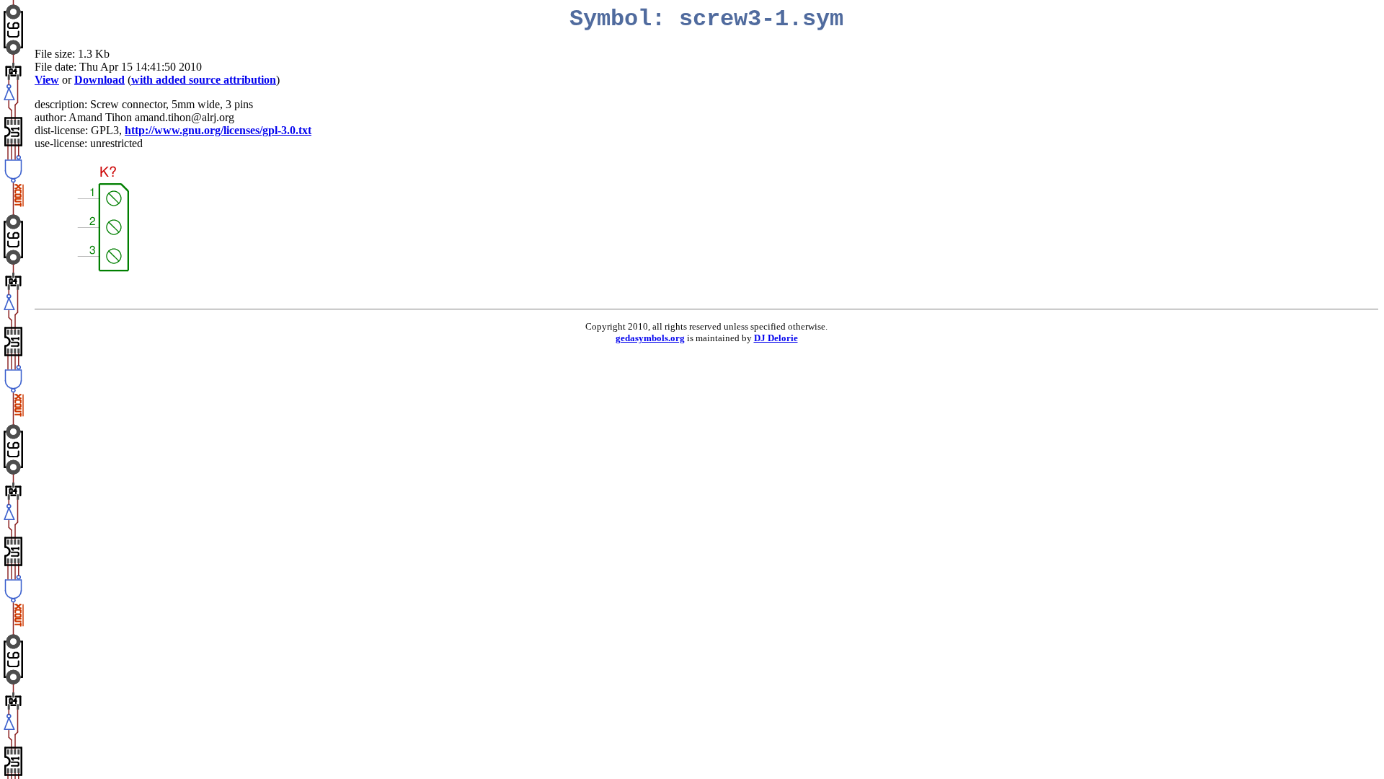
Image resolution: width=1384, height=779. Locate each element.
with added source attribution (203, 80)
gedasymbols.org (650, 338)
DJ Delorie (776, 338)
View (47, 80)
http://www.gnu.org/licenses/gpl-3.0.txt (218, 130)
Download (99, 80)
